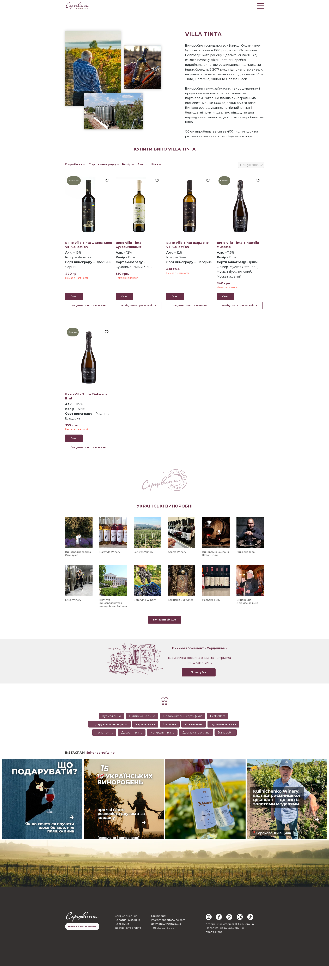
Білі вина (169, 724)
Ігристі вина (104, 732)
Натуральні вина (162, 732)
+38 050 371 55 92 (162, 927)
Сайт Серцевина (126, 916)
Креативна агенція (128, 919)
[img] (209, 917)
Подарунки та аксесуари (109, 724)
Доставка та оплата (196, 732)
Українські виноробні (165, 506)
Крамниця (122, 923)
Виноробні (225, 732)
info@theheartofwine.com (168, 919)
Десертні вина (131, 732)
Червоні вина (145, 724)
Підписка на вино (142, 716)
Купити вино (111, 716)
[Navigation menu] (260, 6)
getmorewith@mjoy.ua (166, 923)
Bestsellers (217, 716)
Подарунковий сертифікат (182, 716)
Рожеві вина (194, 724)
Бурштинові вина (223, 724)
